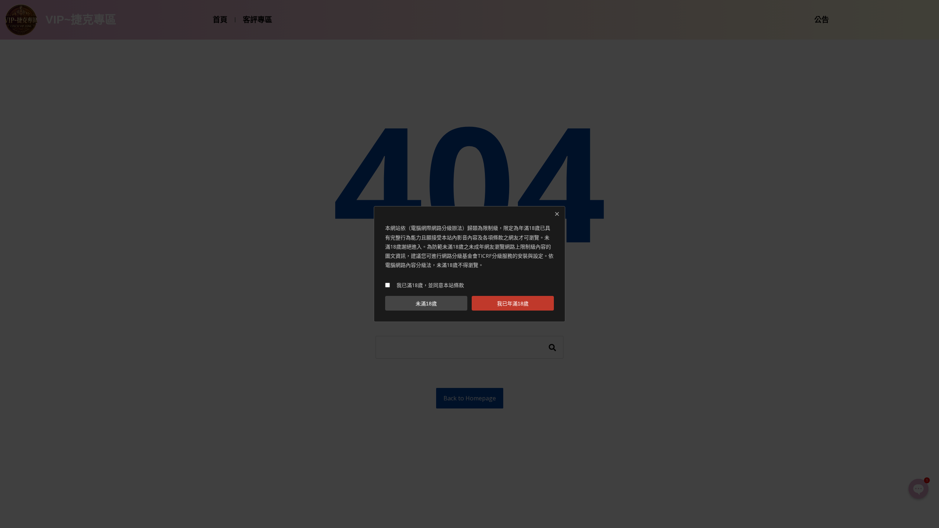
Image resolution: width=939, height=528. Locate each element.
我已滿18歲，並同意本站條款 (430, 285)
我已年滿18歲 (513, 304)
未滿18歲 (426, 304)
